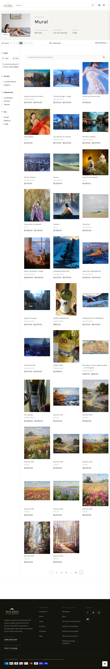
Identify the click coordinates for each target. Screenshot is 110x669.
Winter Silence (30, 177)
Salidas (56, 224)
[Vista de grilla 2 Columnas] (14, 43)
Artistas (42, 626)
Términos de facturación (71, 621)
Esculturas (43, 612)
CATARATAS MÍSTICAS (61, 271)
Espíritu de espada (90, 177)
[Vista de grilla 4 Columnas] (21, 43)
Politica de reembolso (70, 626)
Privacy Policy (46, 659)
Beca (64, 616)
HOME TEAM (58, 365)
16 (75, 572)
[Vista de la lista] (11, 43)
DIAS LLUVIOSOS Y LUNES (33, 271)
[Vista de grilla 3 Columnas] (17, 43)
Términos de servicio (70, 636)
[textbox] (6, 58)
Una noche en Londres (62, 137)
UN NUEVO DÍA (29, 365)
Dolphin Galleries (13, 659)
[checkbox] (11, 81)
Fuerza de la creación (32, 224)
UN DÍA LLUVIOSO (88, 137)
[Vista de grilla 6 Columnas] (30, 43)
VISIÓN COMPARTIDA (61, 318)
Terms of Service (56, 659)
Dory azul (86, 224)
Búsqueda (66, 612)
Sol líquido (28, 415)
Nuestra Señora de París (33, 96)
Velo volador (29, 137)
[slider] (3, 64)
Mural (41, 616)
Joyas (41, 621)
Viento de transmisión (91, 96)
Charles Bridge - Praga (62, 96)
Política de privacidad (70, 631)
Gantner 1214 (58, 415)
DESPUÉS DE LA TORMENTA (92, 318)
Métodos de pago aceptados (68, 642)
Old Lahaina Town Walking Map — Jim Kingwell (94, 366)
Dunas (55, 177)
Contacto (42, 631)
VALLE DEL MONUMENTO (91, 271)
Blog (40, 636)
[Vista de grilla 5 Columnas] (25, 43)
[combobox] (55, 5)
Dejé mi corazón (30, 318)
